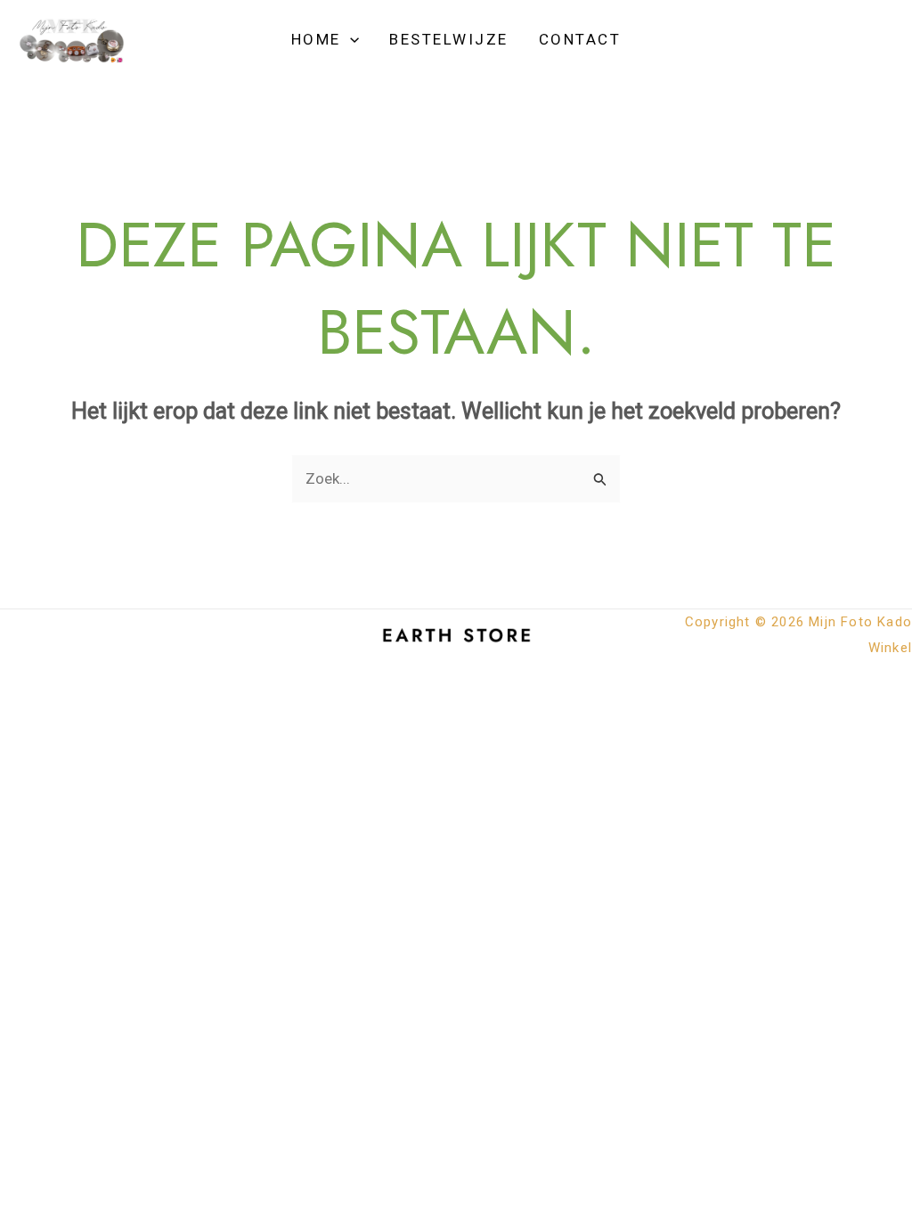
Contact (580, 39)
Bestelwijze (449, 39)
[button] (350, 39)
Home (316, 39)
